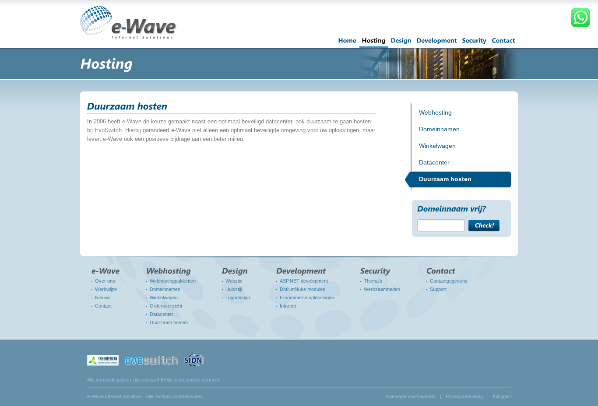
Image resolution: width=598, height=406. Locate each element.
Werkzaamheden (382, 289)
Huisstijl (233, 289)
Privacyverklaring (464, 396)
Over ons (105, 281)
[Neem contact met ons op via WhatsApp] (580, 27)
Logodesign (237, 297)
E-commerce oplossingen (307, 297)
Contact (103, 305)
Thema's (373, 281)
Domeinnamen (165, 289)
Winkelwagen (164, 297)
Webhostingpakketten (173, 281)
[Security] (474, 43)
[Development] (437, 43)
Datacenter (161, 314)
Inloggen (502, 396)
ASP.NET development (304, 281)
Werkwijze (106, 289)
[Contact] (503, 43)
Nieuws (103, 297)
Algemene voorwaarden (410, 396)
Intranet (288, 305)
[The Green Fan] (103, 360)
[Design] (401, 43)
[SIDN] (194, 360)
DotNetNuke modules (302, 289)
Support (438, 289)
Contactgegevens (449, 281)
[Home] (347, 43)
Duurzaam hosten (169, 322)
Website (234, 281)
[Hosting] (373, 43)
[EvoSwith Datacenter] (151, 360)
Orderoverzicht (166, 305)
